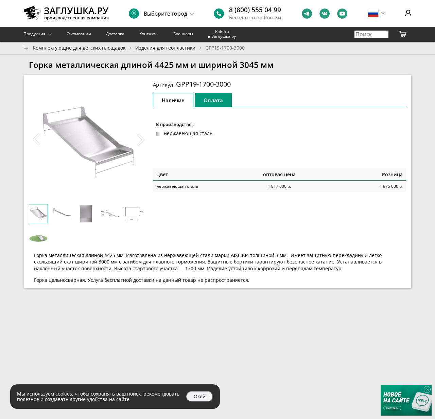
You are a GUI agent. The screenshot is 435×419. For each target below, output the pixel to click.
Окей (200, 396)
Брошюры (183, 34)
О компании (79, 34)
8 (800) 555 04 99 (255, 10)
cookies (63, 393)
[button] (140, 139)
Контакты (148, 34)
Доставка (115, 34)
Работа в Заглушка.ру (222, 34)
